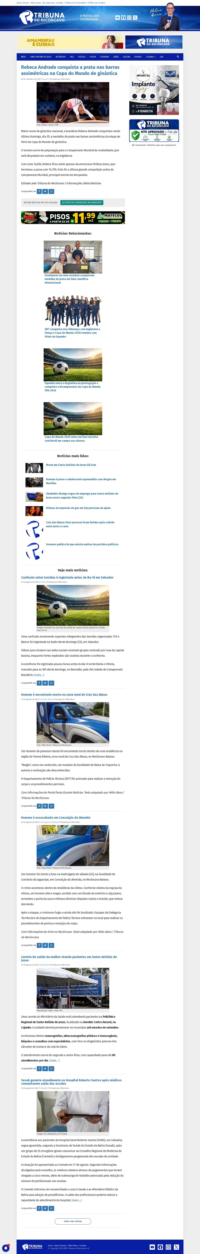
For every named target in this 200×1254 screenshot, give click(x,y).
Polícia (93, 57)
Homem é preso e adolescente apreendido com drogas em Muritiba (81, 481)
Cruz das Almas (46, 699)
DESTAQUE (44, 965)
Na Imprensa (48, 3)
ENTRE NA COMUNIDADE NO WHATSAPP (82, 202)
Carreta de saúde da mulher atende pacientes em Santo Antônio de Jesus (69, 958)
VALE (72, 57)
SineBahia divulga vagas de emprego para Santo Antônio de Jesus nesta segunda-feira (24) (82, 495)
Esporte (138, 57)
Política (81, 57)
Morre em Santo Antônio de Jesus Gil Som (71, 465)
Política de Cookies (96, 3)
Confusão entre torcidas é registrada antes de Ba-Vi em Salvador (67, 577)
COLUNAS (150, 57)
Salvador (44, 1088)
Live (161, 57)
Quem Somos (23, 3)
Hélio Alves (35, 3)
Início (50, 1245)
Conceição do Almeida (49, 822)
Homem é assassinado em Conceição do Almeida (55, 818)
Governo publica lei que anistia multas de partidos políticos (82, 544)
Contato (59, 3)
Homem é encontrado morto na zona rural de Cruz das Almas (64, 695)
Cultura (126, 57)
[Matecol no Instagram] (73, 217)
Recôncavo (61, 57)
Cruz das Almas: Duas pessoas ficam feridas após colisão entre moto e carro (80, 524)
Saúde (116, 57)
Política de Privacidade (75, 3)
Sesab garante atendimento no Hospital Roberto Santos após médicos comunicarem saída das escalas (71, 1082)
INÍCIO (23, 57)
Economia (104, 57)
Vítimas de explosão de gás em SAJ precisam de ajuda (78, 508)
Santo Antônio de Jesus (40, 57)
